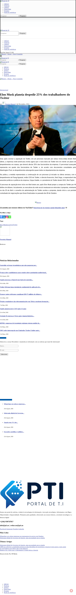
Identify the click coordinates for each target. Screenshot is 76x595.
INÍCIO (6, 4)
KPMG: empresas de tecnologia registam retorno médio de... (20, 323)
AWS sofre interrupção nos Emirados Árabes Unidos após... (20, 330)
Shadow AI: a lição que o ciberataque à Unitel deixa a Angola (19, 550)
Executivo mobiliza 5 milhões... (14, 432)
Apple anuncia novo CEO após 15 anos (13, 309)
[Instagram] (7, 217)
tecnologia (10, 225)
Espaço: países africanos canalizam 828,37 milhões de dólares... (21, 294)
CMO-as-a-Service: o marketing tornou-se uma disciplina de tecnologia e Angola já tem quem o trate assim (33, 547)
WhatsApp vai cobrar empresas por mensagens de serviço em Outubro (22, 536)
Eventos (6, 11)
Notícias (6, 6)
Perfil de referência (10, 12)
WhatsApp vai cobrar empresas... (15, 404)
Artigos (6, 7)
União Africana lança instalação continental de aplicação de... (20, 287)
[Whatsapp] (9, 217)
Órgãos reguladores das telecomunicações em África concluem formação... (24, 301)
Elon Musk (3, 225)
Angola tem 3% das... (11, 422)
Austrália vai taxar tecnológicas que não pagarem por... (18, 265)
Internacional (4, 90)
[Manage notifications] (71, 590)
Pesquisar (23, 16)
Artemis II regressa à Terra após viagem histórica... (17, 316)
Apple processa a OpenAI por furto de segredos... (16, 280)
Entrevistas (7, 9)
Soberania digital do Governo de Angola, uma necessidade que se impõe (22, 538)
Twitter (15, 225)
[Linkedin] (4, 217)
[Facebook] (1, 217)
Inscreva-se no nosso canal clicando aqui (49, 208)
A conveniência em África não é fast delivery (14, 548)
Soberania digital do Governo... (14, 413)
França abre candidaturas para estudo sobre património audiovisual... (23, 272)
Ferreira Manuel (10, 104)
